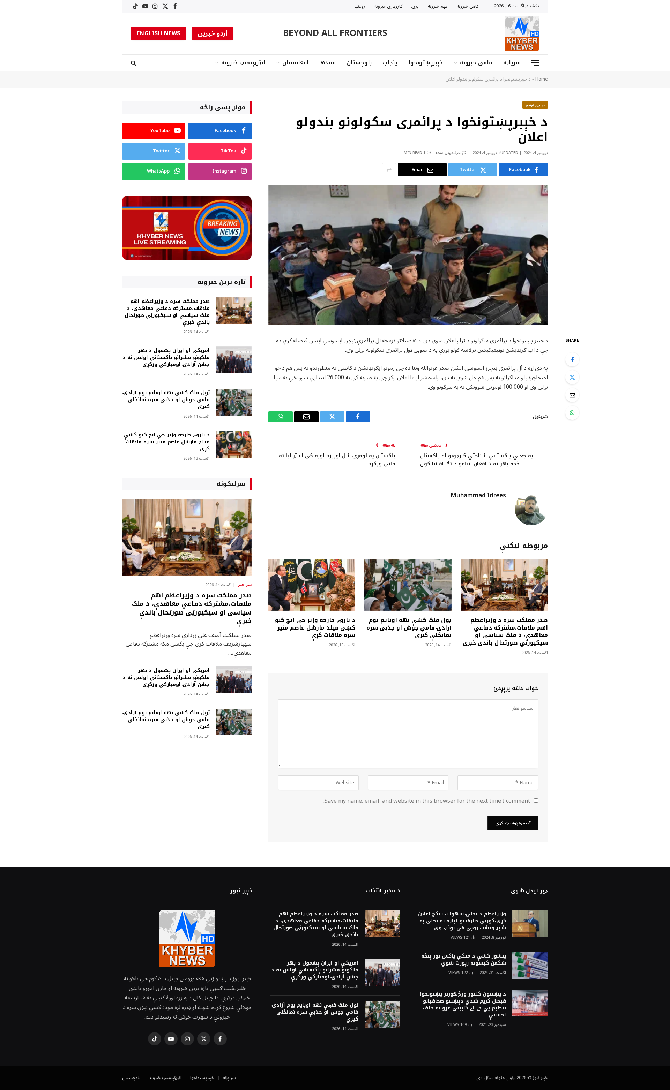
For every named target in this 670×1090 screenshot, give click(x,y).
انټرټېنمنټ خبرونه (243, 62)
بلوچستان (359, 62)
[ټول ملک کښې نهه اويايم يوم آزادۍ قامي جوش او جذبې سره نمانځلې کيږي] (408, 585)
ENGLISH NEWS (158, 33)
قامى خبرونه (468, 6)
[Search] (134, 63)
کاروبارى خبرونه (388, 6)
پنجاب (390, 62)
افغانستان (295, 62)
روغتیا (360, 6)
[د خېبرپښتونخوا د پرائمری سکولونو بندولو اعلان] (408, 255)
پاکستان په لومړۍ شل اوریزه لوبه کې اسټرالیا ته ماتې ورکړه (337, 459)
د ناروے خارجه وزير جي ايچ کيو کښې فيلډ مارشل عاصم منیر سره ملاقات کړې (315, 627)
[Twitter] (572, 377)
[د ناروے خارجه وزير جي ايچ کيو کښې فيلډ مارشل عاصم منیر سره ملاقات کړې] (312, 585)
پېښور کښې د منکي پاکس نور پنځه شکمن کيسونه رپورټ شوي (463, 960)
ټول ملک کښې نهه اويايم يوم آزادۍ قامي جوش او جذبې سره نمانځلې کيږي (409, 627)
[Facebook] (572, 359)
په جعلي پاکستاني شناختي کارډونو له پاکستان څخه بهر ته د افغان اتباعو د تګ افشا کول (476, 459)
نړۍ (415, 6)
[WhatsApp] (572, 413)
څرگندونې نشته (448, 153)
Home (541, 79)
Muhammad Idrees (478, 495)
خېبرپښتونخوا (425, 62)
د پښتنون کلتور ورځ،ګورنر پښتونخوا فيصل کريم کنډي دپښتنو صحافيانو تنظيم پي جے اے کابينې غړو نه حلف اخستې (463, 1005)
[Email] (572, 395)
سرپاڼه (512, 62)
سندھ (328, 62)
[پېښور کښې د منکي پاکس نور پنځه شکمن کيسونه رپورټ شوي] (530, 965)
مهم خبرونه (438, 6)
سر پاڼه (229, 1078)
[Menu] (535, 63)
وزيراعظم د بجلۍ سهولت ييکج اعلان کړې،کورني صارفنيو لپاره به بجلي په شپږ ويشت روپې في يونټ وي (462, 920)
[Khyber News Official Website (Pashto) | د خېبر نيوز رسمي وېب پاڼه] (522, 33)
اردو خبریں (213, 33)
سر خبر (245, 585)
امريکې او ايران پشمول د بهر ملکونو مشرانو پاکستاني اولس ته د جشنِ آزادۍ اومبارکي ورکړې (166, 357)
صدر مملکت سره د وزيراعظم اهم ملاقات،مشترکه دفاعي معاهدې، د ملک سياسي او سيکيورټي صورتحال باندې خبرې (505, 631)
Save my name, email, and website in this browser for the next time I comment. (426, 801)
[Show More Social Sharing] (389, 169)
